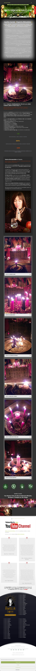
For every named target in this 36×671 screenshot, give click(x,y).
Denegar (18, 664)
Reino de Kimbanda (21, 534)
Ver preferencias (18, 667)
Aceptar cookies (18, 662)
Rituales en (23, 594)
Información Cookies (17, 669)
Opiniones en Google (8, 109)
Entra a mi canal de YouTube (10, 531)
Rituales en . (23, 608)
